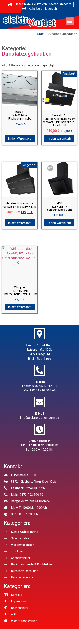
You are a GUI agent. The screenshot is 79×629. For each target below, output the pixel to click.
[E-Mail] (39, 402)
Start (40, 34)
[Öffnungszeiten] (39, 429)
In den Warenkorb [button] (19, 138)
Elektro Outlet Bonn (39, 345)
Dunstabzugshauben (27, 54)
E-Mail (39, 413)
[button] (70, 21)
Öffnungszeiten (39, 441)
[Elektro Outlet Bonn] (39, 333)
